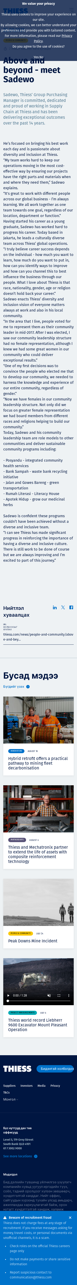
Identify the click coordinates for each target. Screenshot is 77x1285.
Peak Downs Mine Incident (32, 940)
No (41, 57)
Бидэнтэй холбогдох (57, 1069)
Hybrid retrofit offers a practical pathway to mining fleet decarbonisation (38, 763)
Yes (36, 57)
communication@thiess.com (31, 1277)
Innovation (16, 751)
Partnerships (17, 840)
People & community (21, 933)
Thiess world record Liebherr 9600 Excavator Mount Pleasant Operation (37, 1025)
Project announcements (22, 1013)
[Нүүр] (17, 1069)
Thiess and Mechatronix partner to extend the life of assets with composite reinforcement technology (38, 854)
